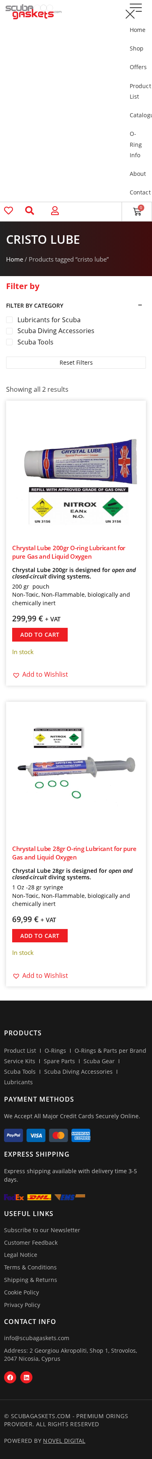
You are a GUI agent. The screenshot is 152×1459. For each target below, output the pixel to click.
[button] (130, 14)
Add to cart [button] (40, 634)
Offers (137, 67)
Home (137, 30)
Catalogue (137, 115)
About (137, 173)
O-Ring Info (136, 144)
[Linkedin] (26, 1377)
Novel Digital (64, 1440)
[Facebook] (10, 1377)
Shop (136, 48)
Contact (137, 192)
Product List (137, 91)
